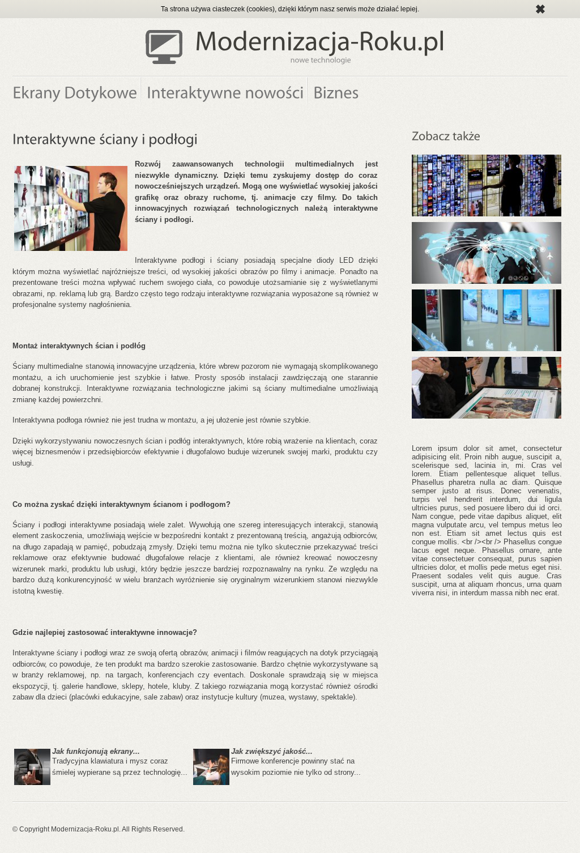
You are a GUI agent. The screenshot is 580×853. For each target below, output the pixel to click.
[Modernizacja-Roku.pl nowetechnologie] (320, 47)
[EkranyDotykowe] (76, 94)
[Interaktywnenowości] (224, 94)
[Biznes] (335, 94)
